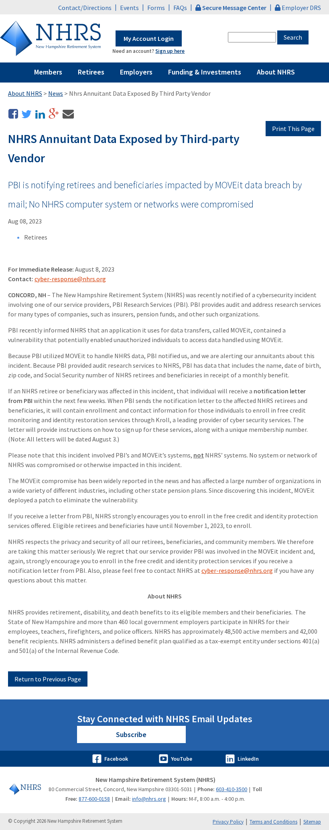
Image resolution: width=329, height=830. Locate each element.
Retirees (91, 72)
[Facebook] (98, 759)
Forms (156, 8)
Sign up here (170, 51)
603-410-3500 (231, 789)
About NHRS (276, 72)
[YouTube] (164, 759)
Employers (136, 72)
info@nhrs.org (149, 798)
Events (129, 8)
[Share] (14, 116)
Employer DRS (301, 8)
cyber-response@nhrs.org (70, 279)
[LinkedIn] (231, 759)
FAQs (180, 8)
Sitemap (312, 821)
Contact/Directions (85, 8)
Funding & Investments (204, 72)
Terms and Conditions (273, 821)
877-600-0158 (94, 798)
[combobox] (252, 37)
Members (48, 72)
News (55, 93)
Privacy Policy (228, 821)
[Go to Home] (25, 789)
